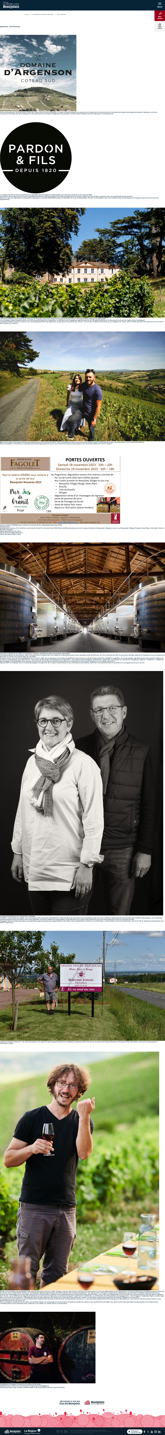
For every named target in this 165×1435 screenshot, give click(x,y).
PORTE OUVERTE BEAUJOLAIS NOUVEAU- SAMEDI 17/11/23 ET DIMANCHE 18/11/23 (81, 449)
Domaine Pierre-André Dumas (53, 1306)
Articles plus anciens (82, 1390)
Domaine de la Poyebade (47, 665)
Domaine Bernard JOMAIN (49, 925)
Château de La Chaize (44, 537)
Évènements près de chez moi (136, 1431)
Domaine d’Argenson (44, 20)
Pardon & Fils (37, 116)
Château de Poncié (41, 202)
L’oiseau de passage (43, 1046)
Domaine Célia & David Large (51, 326)
